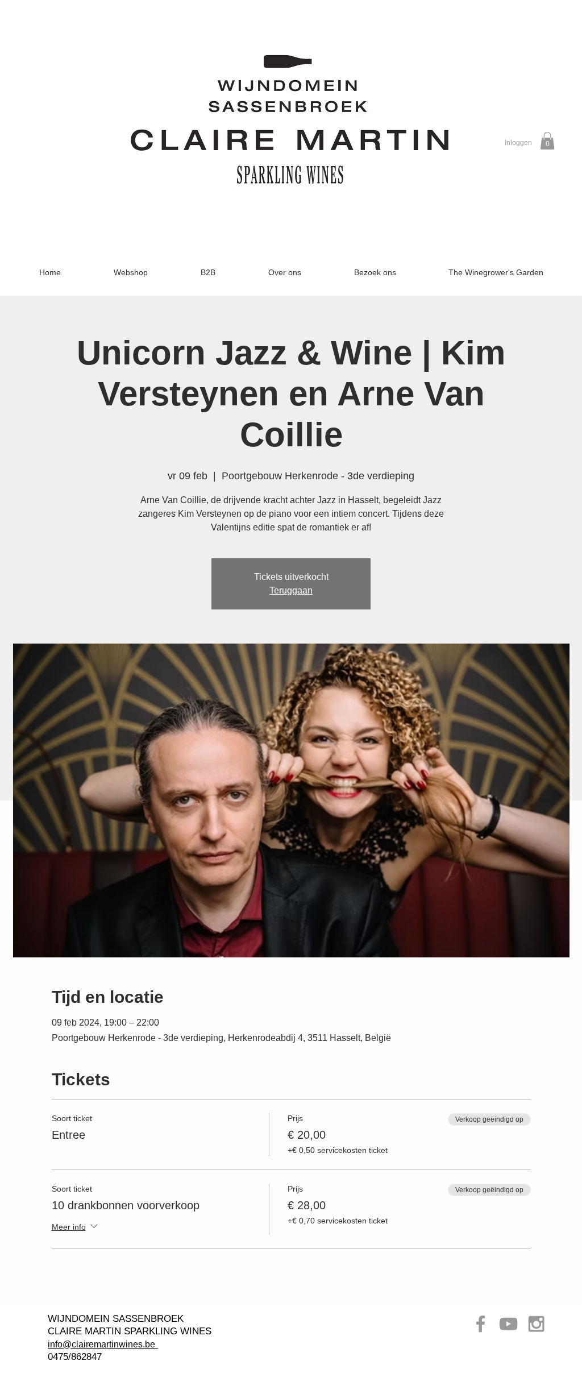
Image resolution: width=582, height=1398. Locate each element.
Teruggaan (291, 590)
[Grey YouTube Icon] (508, 1324)
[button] (547, 141)
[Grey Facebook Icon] (480, 1324)
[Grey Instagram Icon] (536, 1324)
